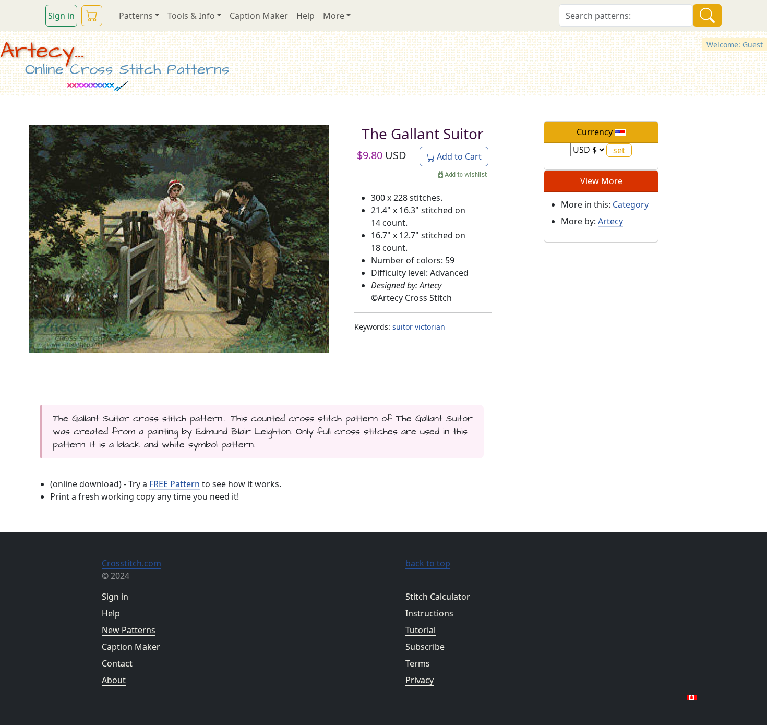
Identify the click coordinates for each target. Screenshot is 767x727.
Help (305, 15)
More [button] (333, 15)
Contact (117, 663)
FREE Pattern (174, 484)
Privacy (419, 680)
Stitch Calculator (437, 596)
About (114, 680)
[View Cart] (91, 15)
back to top (427, 563)
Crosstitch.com (131, 563)
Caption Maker (259, 15)
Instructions (429, 613)
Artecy (610, 221)
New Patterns (128, 630)
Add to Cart (458, 156)
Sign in (61, 15)
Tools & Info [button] (191, 15)
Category (631, 204)
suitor (402, 327)
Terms (417, 663)
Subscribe (425, 646)
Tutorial (420, 630)
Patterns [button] (136, 15)
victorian (430, 327)
